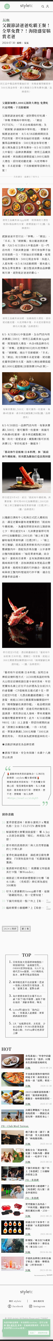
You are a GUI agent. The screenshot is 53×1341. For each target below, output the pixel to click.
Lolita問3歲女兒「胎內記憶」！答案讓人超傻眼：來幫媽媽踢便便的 (28, 1013)
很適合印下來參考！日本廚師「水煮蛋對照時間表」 (37, 1225)
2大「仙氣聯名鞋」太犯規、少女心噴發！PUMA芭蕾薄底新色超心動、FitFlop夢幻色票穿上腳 (29, 1028)
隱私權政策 (12, 1325)
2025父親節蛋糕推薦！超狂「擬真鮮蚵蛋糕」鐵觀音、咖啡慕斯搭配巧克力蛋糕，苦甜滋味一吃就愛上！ (38, 1095)
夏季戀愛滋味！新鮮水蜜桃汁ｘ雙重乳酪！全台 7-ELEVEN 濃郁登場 (27, 824)
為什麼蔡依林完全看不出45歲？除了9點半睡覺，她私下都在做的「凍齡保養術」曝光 (29, 999)
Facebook (18, 1306)
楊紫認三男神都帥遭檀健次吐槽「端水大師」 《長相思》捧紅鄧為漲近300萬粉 (27, 881)
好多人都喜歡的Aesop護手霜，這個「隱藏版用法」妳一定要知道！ (27, 893)
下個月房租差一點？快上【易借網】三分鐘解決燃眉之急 (37, 1171)
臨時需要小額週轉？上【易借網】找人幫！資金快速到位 (37, 1189)
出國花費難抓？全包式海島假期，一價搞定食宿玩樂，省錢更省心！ (37, 1113)
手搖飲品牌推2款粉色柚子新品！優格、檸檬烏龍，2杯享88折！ (38, 1261)
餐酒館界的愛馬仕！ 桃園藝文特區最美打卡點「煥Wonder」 (28, 870)
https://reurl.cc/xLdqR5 (23, 798)
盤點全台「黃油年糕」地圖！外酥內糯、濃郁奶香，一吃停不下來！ (37, 1153)
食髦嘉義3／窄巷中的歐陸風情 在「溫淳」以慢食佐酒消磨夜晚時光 (38, 1059)
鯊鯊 (26, 42)
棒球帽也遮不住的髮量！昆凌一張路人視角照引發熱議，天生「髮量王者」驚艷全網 (28, 985)
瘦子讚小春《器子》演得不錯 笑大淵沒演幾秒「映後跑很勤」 (37, 1135)
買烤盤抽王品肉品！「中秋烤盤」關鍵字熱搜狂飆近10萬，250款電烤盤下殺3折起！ (37, 1207)
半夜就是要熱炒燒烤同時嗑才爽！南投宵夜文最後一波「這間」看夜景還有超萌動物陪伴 (37, 1077)
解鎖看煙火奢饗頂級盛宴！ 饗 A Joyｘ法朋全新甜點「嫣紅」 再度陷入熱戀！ (28, 835)
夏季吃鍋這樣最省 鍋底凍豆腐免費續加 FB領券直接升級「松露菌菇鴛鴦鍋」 (28, 858)
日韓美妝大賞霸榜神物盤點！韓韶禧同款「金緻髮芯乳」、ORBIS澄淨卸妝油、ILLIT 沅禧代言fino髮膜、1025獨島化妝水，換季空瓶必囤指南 (28, 968)
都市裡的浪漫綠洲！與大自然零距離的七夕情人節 (27, 847)
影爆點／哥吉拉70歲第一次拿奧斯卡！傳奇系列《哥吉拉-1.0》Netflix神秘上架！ (37, 1243)
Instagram (39, 1306)
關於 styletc (15, 1301)
